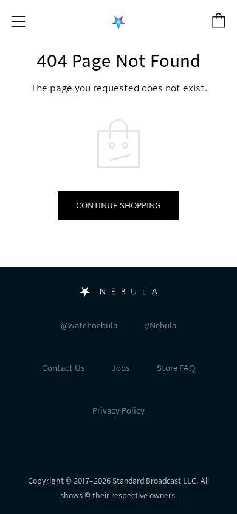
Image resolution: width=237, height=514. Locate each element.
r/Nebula (160, 325)
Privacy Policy (118, 410)
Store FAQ (176, 368)
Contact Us (63, 368)
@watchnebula (89, 325)
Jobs (121, 368)
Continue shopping (118, 205)
